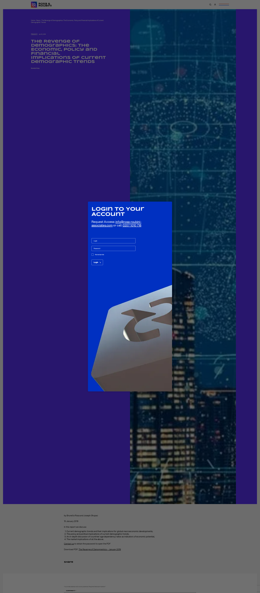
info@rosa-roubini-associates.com (116, 223)
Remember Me (99, 255)
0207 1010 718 (132, 225)
